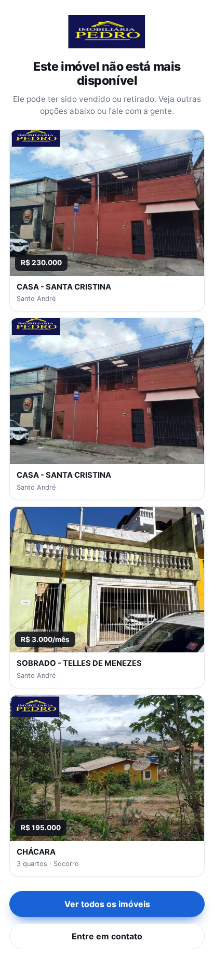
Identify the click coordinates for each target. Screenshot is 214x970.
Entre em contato (107, 936)
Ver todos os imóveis (107, 904)
